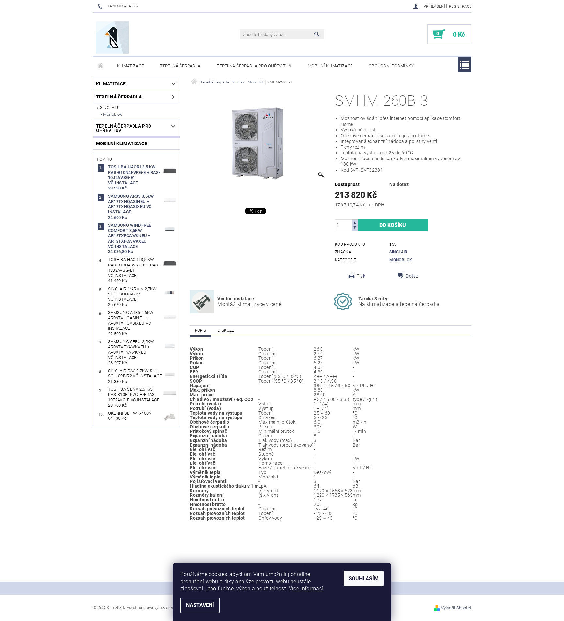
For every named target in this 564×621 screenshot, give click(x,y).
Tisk (361, 276)
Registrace (460, 6)
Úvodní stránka (101, 65)
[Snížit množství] (355, 228)
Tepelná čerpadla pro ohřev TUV (254, 65)
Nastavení (200, 605)
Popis (200, 330)
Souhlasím (364, 578)
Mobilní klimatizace (330, 65)
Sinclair (109, 107)
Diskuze (226, 330)
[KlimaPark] (112, 37)
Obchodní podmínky (391, 65)
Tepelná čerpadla (180, 65)
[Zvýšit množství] (355, 222)
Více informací (306, 588)
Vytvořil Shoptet (456, 607)
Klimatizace (130, 65)
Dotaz (412, 276)
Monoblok (112, 114)
